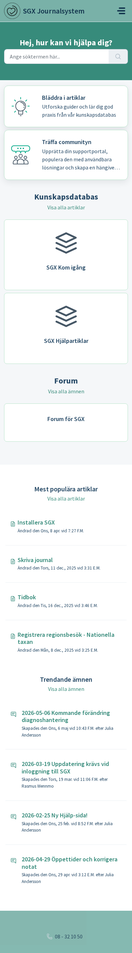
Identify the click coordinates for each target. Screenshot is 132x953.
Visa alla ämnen (66, 391)
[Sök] (118, 56)
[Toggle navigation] (121, 11)
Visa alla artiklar (66, 207)
